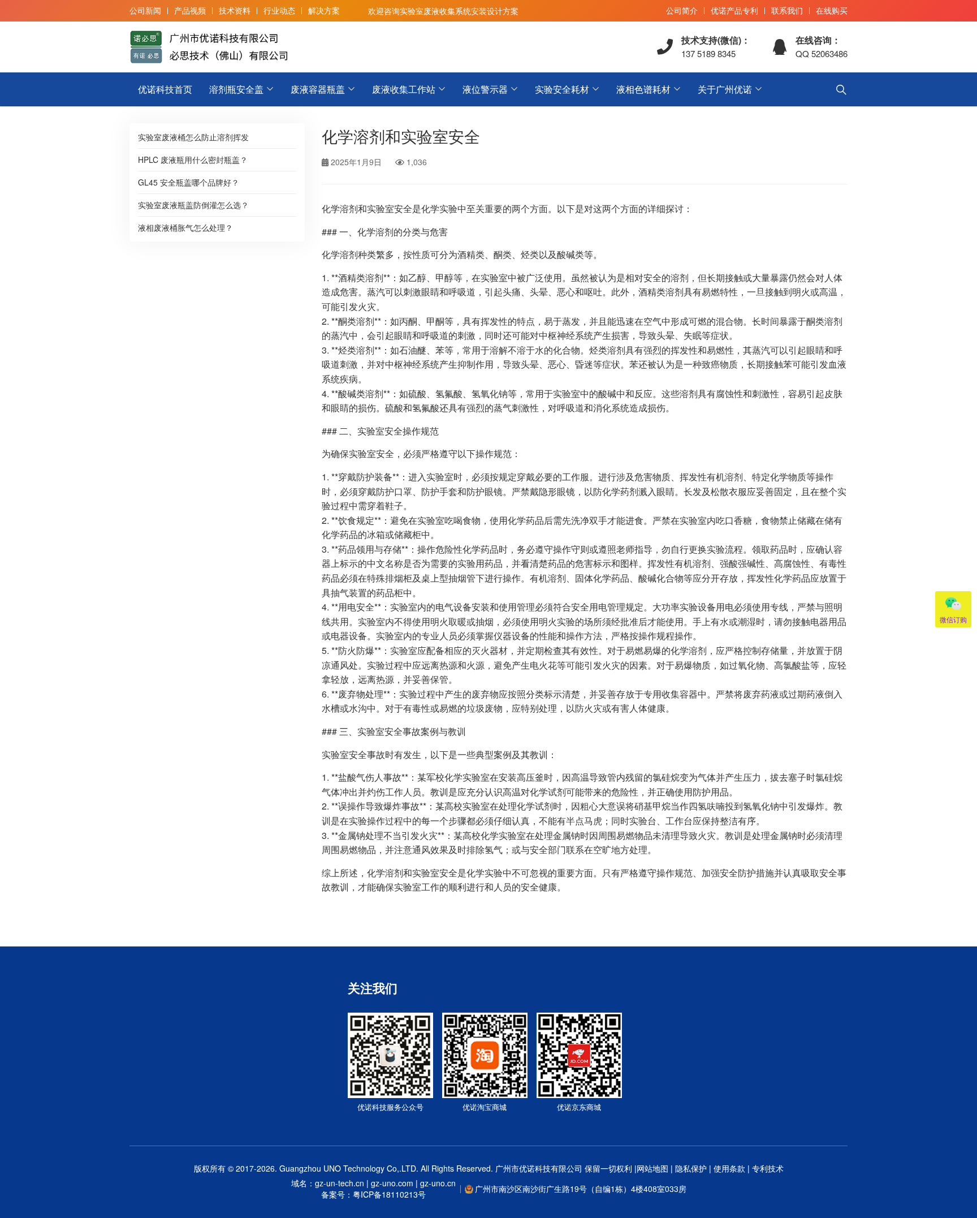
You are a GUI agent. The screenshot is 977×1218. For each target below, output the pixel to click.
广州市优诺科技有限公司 (538, 1168)
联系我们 (787, 10)
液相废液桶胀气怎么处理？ (185, 227)
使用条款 (729, 1168)
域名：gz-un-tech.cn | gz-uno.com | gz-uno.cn (373, 1188)
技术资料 (234, 10)
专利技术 (767, 1168)
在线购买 (832, 10)
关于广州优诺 (725, 89)
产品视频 (190, 10)
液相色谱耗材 (643, 89)
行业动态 (279, 10)
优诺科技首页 (165, 89)
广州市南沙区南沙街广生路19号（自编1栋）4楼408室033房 (580, 1188)
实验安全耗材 (562, 89)
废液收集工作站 (403, 89)
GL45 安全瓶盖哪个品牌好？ (188, 182)
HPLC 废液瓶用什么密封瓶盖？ (193, 159)
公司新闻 (145, 10)
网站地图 (652, 1168)
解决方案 (324, 10)
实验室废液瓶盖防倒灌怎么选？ (193, 204)
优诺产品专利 (734, 10)
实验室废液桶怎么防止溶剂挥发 (193, 137)
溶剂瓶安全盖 (236, 89)
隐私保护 (691, 1168)
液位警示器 (485, 89)
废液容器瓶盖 (318, 89)
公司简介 (682, 10)
